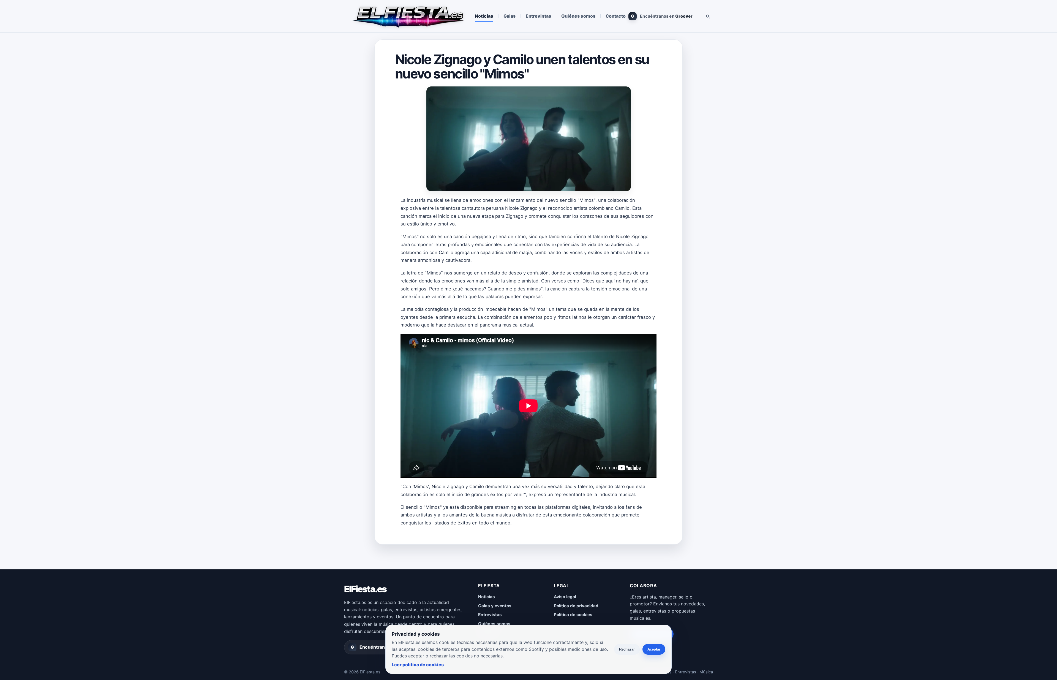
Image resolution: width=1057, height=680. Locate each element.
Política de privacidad (576, 605)
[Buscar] (707, 16)
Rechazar (627, 649)
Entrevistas (538, 16)
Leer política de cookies (418, 664)
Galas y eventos (494, 605)
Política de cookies (573, 614)
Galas (509, 16)
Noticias (484, 16)
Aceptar (653, 649)
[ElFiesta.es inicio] (407, 16)
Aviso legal (565, 596)
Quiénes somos (578, 16)
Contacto (616, 16)
